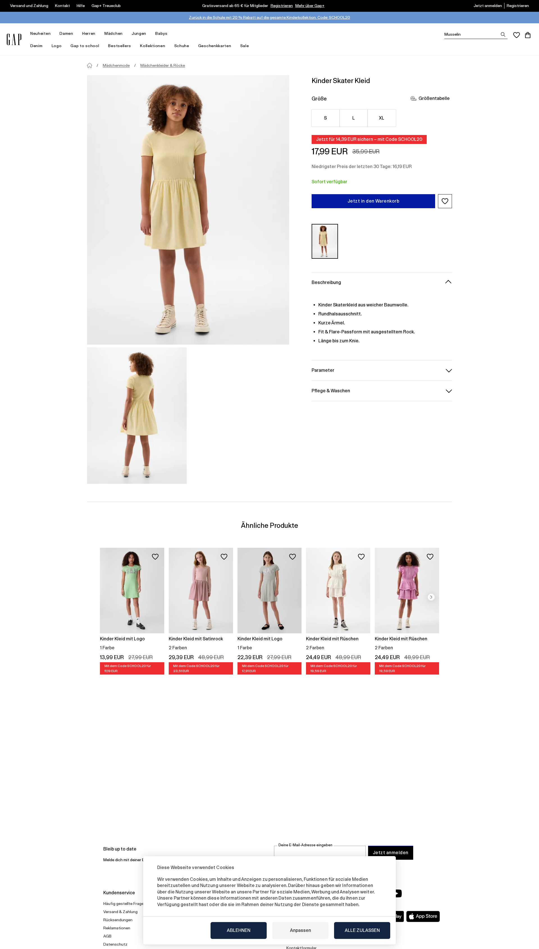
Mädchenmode (116, 65)
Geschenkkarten (214, 45)
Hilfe (81, 5)
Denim (36, 45)
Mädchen (113, 33)
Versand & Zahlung (120, 911)
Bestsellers (119, 45)
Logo (57, 45)
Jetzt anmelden (488, 5)
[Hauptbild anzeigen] (188, 210)
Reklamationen (116, 928)
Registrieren (282, 5)
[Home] (89, 65)
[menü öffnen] (53, 33)
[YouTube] (396, 893)
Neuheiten (40, 33)
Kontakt (62, 5)
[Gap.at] (14, 39)
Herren (88, 33)
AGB (107, 936)
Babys (161, 33)
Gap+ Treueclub (106, 5)
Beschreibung (326, 282)
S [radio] (325, 118)
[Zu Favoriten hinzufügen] (155, 556)
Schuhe (181, 45)
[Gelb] (325, 241)
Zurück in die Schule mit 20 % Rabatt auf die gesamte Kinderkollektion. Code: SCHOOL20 (269, 17)
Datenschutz (115, 944)
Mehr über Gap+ (310, 5)
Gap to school (84, 45)
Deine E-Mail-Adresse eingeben (305, 845)
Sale (244, 45)
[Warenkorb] (527, 35)
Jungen (139, 33)
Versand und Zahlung (29, 5)
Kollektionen (152, 45)
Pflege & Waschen (331, 390)
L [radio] (353, 118)
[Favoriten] (516, 35)
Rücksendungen (118, 920)
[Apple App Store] (423, 916)
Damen (66, 33)
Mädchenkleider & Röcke (162, 65)
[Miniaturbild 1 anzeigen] (137, 415)
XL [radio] (382, 118)
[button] (445, 201)
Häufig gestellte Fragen (124, 903)
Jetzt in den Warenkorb (373, 201)
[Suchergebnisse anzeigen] (503, 34)
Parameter (323, 370)
